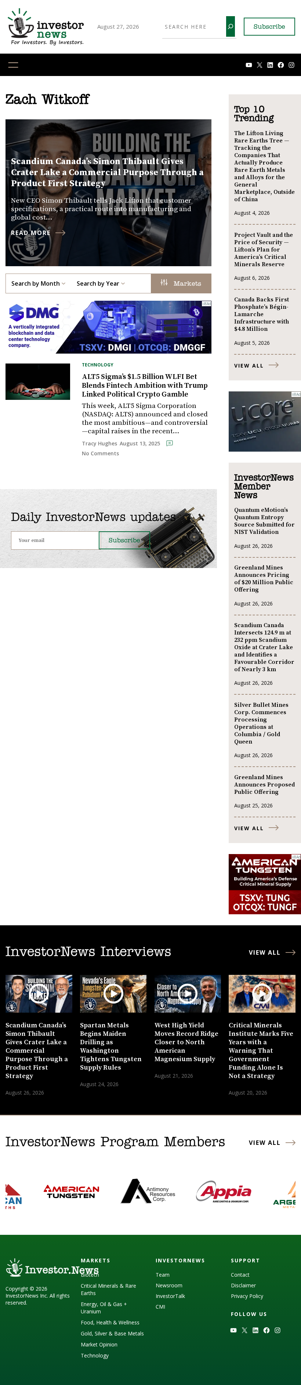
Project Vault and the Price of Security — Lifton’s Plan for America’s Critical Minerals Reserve (263, 249)
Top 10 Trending (253, 114)
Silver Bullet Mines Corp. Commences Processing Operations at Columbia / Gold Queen (261, 723)
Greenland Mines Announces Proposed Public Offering (264, 785)
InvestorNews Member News (264, 487)
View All (249, 365)
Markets (186, 284)
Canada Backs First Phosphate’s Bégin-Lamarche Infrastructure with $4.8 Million (261, 314)
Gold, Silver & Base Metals (112, 1333)
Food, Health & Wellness (110, 1322)
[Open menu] (13, 65)
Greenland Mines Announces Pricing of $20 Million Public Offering (263, 578)
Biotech (90, 1274)
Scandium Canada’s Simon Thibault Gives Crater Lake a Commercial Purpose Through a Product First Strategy (107, 172)
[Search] (230, 26)
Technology (97, 365)
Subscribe (269, 27)
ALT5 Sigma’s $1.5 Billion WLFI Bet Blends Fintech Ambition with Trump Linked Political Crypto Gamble (145, 386)
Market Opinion (99, 1344)
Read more (31, 233)
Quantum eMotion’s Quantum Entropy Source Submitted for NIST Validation (264, 521)
